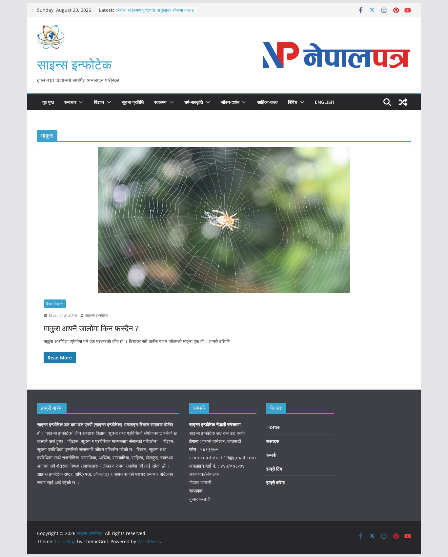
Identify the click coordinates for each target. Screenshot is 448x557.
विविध (292, 102)
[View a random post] (403, 102)
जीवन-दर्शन (230, 102)
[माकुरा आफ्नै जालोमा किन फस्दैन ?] (224, 220)
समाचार (70, 102)
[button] (80, 102)
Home (273, 427)
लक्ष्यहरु (272, 441)
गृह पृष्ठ (48, 102)
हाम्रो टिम (274, 469)
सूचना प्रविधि (133, 102)
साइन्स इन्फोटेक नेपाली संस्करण (215, 424)
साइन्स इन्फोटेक (74, 64)
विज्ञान (99, 102)
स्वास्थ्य (160, 102)
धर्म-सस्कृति (193, 102)
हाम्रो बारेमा (275, 482)
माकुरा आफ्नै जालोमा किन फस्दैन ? (91, 328)
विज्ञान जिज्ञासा (54, 303)
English (325, 102)
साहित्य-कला (267, 102)
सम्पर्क (271, 455)
